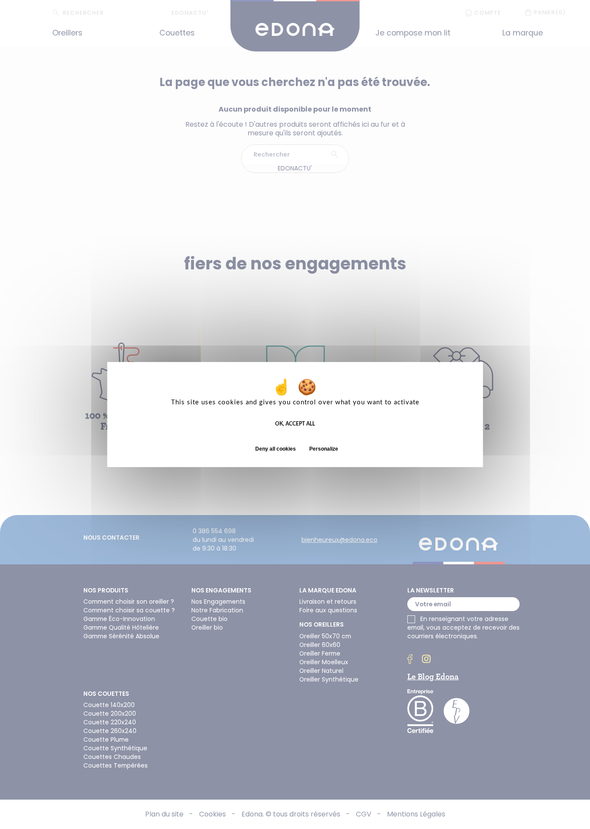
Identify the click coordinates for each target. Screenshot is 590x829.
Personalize (323, 449)
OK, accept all (295, 423)
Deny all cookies (275, 449)
